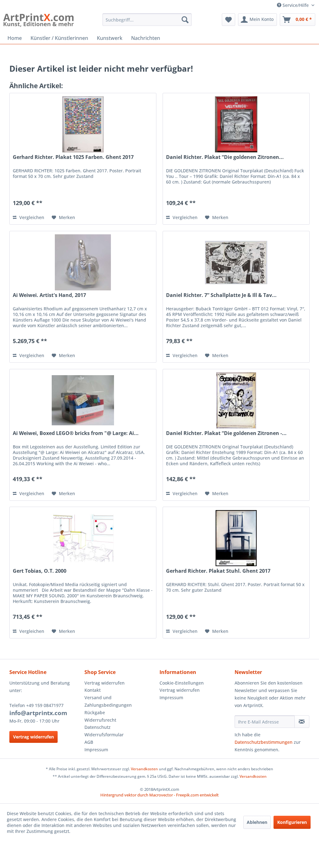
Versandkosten (144, 769)
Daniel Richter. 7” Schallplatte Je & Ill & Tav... (221, 295)
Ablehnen (257, 822)
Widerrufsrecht (100, 720)
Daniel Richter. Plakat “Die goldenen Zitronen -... (226, 433)
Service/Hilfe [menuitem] (295, 5)
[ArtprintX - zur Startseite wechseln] (38, 21)
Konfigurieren (292, 822)
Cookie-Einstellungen (182, 683)
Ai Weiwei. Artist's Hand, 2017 (49, 295)
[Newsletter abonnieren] (301, 721)
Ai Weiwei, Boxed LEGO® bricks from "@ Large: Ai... (76, 433)
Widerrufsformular (104, 735)
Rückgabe (94, 712)
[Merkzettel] (228, 19)
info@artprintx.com (38, 713)
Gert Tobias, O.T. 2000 (39, 571)
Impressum (96, 750)
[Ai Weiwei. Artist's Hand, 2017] (83, 262)
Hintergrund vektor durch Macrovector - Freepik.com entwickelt (159, 795)
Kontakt (92, 690)
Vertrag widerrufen (33, 737)
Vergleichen (31, 217)
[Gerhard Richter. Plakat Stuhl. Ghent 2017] (236, 538)
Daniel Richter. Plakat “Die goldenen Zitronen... (225, 157)
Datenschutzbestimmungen (264, 742)
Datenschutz (97, 727)
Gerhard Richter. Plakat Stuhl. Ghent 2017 (218, 571)
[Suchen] (185, 19)
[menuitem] (147, 19)
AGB (88, 742)
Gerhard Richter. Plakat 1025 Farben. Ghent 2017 (73, 157)
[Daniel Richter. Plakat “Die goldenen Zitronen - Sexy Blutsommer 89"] (236, 400)
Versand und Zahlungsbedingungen (108, 701)
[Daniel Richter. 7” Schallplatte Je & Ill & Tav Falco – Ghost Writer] (236, 262)
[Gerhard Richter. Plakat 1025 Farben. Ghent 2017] (83, 124)
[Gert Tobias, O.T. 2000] (83, 538)
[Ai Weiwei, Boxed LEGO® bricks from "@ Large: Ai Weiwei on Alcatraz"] (83, 400)
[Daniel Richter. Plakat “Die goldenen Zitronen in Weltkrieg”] (236, 124)
